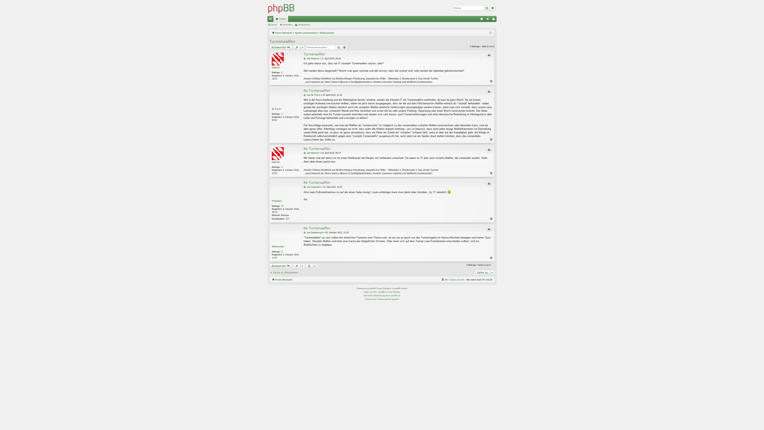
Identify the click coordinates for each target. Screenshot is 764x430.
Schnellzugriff (271, 20)
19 (282, 206)
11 (282, 251)
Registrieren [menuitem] (494, 20)
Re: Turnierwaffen (317, 91)
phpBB (371, 288)
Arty (375, 292)
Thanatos (277, 201)
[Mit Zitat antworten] (489, 55)
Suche (274, 24)
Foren (282, 19)
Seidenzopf (278, 246)
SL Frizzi (276, 109)
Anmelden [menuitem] (488, 20)
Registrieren (304, 24)
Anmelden (287, 24)
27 (282, 72)
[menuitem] (482, 19)
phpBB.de (396, 295)
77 (282, 114)
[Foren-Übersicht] (281, 8)
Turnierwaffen (282, 41)
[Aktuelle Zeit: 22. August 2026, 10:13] (490, 33)
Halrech (276, 67)
